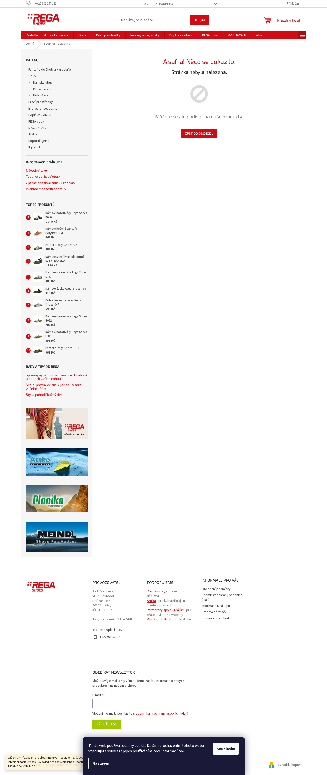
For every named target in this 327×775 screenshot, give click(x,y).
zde (181, 751)
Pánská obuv (42, 89)
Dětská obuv (42, 95)
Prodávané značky (215, 612)
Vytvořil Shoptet (289, 765)
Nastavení (101, 763)
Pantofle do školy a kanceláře (49, 69)
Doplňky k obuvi (39, 115)
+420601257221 (111, 637)
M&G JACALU (37, 127)
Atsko (32, 134)
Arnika (151, 601)
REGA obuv (36, 121)
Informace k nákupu (216, 606)
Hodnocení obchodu (216, 618)
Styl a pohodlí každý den (44, 394)
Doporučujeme (39, 141)
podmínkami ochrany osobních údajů (162, 713)
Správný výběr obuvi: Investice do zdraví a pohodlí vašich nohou (56, 377)
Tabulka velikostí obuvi (43, 176)
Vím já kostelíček (159, 619)
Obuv (32, 76)
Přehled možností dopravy (46, 189)
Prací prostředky (40, 102)
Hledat (199, 20)
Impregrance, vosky (42, 108)
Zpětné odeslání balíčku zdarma (50, 183)
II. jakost (34, 147)
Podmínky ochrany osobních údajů (222, 597)
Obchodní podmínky (158, 4)
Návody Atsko (36, 170)
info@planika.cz (111, 630)
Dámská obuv (43, 82)
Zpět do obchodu (199, 133)
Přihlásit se (106, 724)
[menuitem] (47, 35)
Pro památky (156, 591)
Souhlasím (226, 749)
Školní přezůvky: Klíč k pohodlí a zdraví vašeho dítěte (55, 387)
